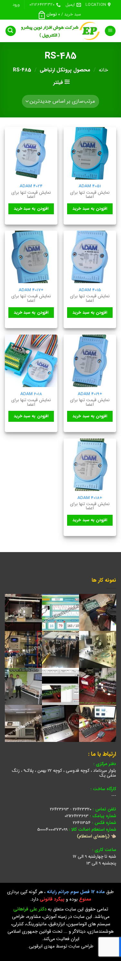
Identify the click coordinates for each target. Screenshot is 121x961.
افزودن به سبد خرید (90, 208)
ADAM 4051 (90, 186)
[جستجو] (10, 31)
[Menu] (110, 31)
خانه (103, 70)
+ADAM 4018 (89, 498)
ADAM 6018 (31, 394)
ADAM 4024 (31, 186)
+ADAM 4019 (90, 394)
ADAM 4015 (90, 290)
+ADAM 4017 (31, 290)
